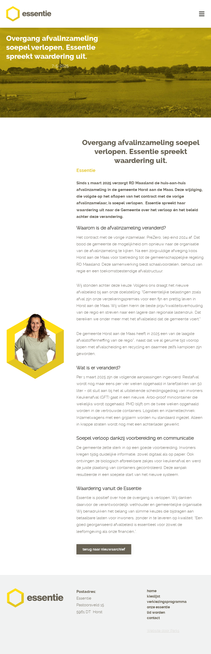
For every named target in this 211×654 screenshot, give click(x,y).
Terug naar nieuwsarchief (104, 549)
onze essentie (158, 607)
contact (153, 618)
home (151, 591)
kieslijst (153, 596)
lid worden (156, 612)
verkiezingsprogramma (167, 602)
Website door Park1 (163, 631)
